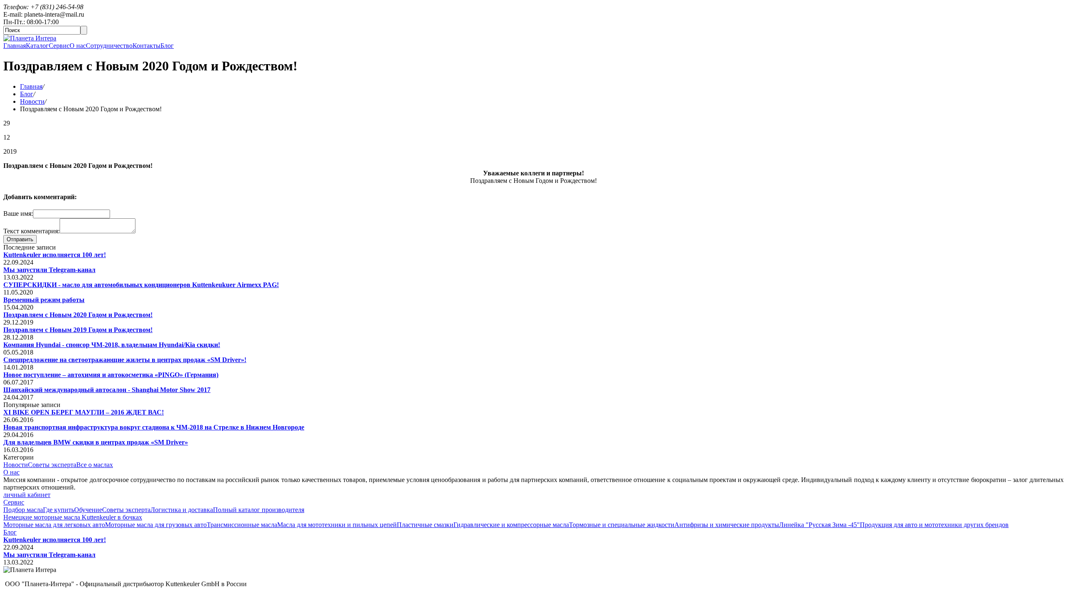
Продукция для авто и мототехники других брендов (934, 524)
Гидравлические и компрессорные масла (511, 524)
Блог (167, 45)
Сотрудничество (109, 45)
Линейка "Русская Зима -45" (819, 524)
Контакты (146, 45)
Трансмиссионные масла (242, 524)
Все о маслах (94, 464)
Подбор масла (23, 509)
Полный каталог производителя (258, 509)
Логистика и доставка (181, 509)
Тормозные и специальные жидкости (621, 524)
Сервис (59, 45)
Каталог (37, 45)
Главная (14, 45)
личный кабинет (26, 494)
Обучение (88, 509)
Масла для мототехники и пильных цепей (337, 524)
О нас (78, 45)
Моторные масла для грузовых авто (156, 524)
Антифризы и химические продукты (726, 524)
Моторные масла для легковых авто (54, 524)
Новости (32, 101)
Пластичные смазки (425, 524)
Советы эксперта (52, 464)
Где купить (58, 509)
